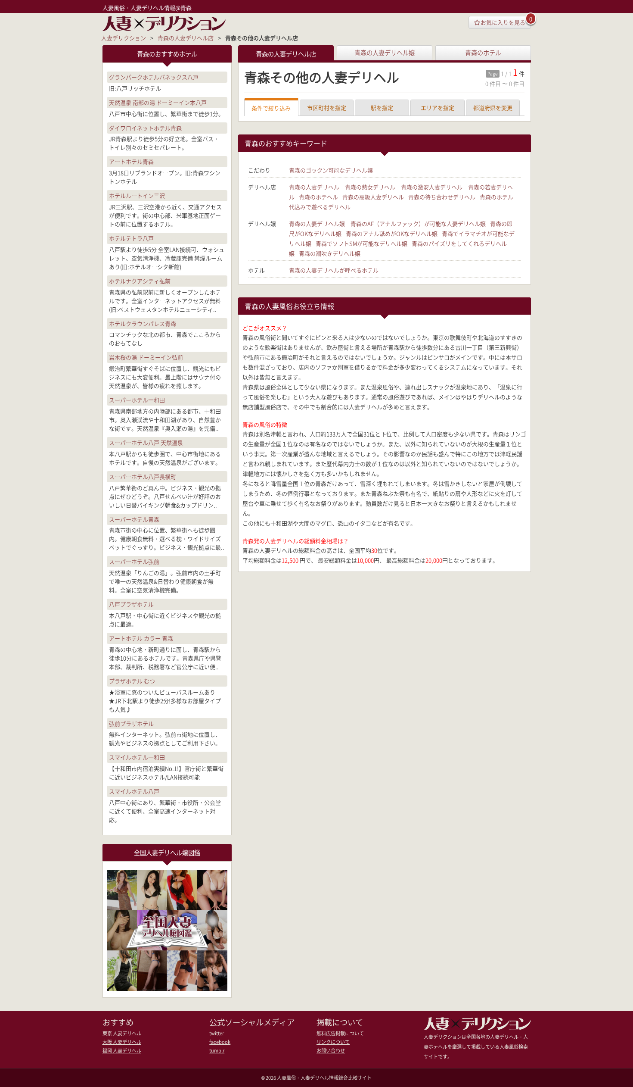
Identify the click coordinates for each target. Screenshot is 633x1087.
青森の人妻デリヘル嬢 (384, 52)
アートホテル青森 (131, 161)
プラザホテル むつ (132, 681)
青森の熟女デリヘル (370, 187)
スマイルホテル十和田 (137, 757)
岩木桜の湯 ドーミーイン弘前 (146, 357)
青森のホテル (483, 52)
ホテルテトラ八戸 (131, 238)
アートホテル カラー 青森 (141, 638)
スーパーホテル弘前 (134, 561)
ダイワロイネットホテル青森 (145, 128)
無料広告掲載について (340, 1033)
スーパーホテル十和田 (137, 400)
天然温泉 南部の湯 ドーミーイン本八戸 (158, 102)
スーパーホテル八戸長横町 (142, 476)
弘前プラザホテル (131, 723)
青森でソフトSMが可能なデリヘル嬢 (361, 243)
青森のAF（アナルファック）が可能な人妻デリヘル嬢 (418, 223)
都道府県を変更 (492, 107)
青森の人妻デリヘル (314, 187)
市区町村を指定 (326, 107)
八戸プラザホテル (131, 604)
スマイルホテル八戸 (134, 791)
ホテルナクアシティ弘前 (140, 281)
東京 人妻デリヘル (121, 1033)
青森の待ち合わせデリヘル (441, 197)
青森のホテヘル (318, 197)
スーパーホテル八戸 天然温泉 (146, 442)
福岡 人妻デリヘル (121, 1050)
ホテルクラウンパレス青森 (142, 323)
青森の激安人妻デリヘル (431, 187)
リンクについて (333, 1042)
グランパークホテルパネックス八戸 (154, 77)
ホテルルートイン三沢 (137, 195)
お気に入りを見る (503, 22)
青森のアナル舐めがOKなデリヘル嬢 (392, 233)
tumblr (216, 1050)
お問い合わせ (330, 1050)
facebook (219, 1042)
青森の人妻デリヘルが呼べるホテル (334, 270)
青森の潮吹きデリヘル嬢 (329, 253)
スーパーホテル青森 (134, 519)
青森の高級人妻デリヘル (373, 197)
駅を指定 (382, 107)
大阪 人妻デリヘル (121, 1042)
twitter (216, 1033)
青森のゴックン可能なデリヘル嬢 (331, 170)
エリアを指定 (437, 107)
